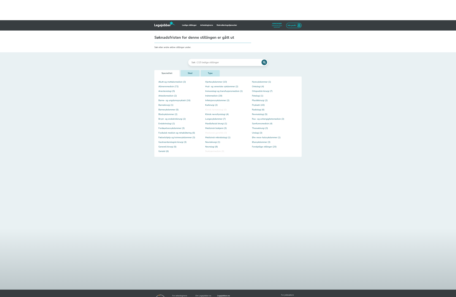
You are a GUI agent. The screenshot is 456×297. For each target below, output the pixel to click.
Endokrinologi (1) (166, 123)
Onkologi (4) (258, 86)
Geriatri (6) (163, 151)
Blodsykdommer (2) (167, 114)
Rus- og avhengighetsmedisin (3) (268, 119)
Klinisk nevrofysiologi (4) (217, 114)
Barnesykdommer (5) (168, 109)
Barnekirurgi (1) (165, 105)
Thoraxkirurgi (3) (260, 128)
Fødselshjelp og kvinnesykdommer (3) (176, 137)
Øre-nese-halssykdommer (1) (266, 137)
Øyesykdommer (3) (261, 142)
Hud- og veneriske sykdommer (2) (221, 86)
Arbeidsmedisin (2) (167, 95)
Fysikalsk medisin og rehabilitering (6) (176, 133)
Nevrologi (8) (211, 146)
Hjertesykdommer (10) (216, 82)
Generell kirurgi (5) (167, 146)
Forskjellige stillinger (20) (264, 146)
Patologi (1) (257, 95)
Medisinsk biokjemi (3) (216, 128)
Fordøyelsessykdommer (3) (171, 128)
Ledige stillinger (189, 25)
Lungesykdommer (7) (215, 119)
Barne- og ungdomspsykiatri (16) (174, 100)
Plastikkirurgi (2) (260, 100)
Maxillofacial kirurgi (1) (216, 123)
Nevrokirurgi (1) (212, 142)
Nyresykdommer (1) (261, 82)
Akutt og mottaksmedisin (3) (172, 82)
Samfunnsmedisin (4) (262, 123)
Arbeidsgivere (206, 25)
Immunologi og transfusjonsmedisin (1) (224, 91)
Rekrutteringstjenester (227, 25)
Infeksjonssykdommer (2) (217, 100)
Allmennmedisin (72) (168, 86)
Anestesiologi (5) (166, 91)
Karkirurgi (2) (211, 105)
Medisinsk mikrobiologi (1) (217, 137)
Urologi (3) (257, 133)
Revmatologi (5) (259, 114)
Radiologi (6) (258, 109)
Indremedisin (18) (213, 95)
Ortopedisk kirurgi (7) (262, 91)
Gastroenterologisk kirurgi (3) (172, 142)
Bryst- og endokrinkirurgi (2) (172, 119)
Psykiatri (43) (258, 105)
